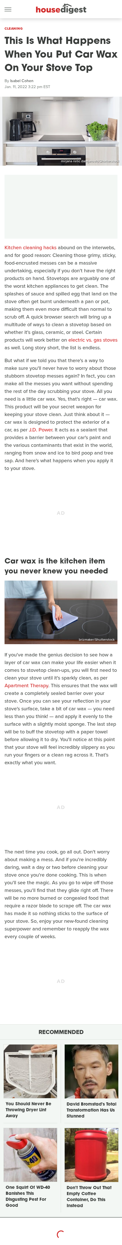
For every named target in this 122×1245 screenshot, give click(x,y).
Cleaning (14, 28)
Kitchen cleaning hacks (30, 247)
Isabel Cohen (21, 81)
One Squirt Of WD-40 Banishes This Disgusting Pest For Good (28, 1197)
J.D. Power (40, 429)
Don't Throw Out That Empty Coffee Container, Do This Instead (89, 1197)
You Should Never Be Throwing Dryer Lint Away (28, 1110)
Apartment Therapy (26, 685)
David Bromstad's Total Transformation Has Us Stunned (91, 1110)
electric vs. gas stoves (92, 340)
